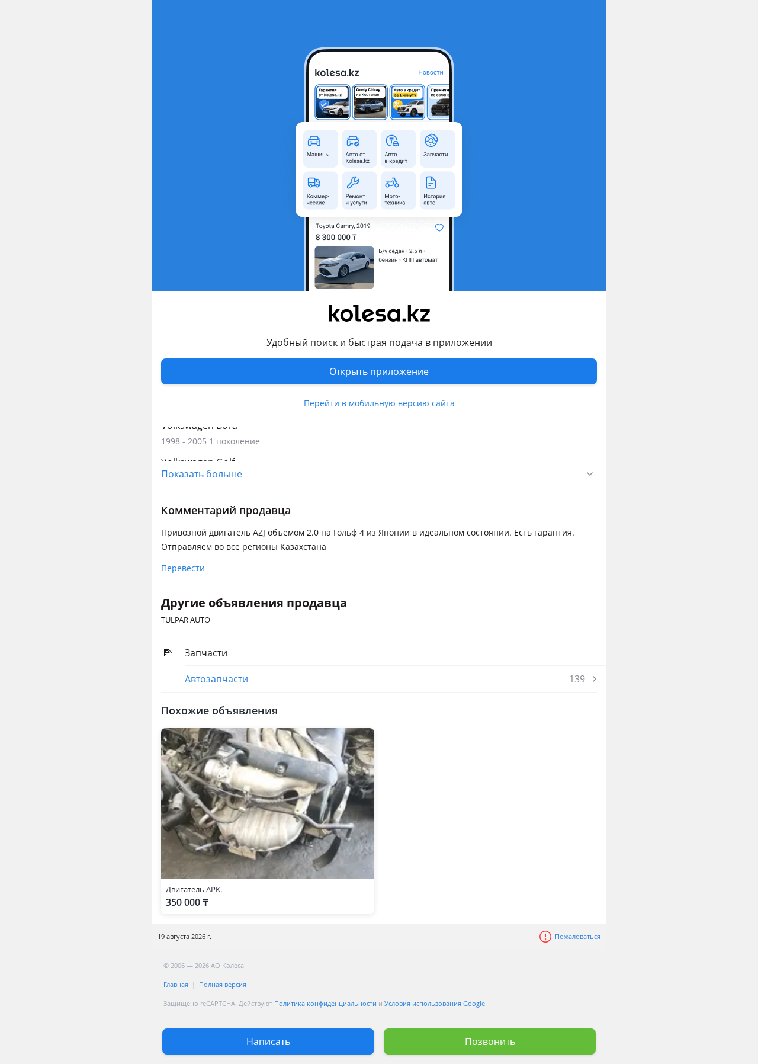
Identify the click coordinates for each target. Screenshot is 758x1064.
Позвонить (490, 1041)
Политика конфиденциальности (325, 1003)
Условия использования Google (434, 1003)
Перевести (183, 567)
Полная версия (222, 984)
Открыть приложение (379, 371)
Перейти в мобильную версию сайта (379, 403)
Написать (268, 1041)
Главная (175, 984)
